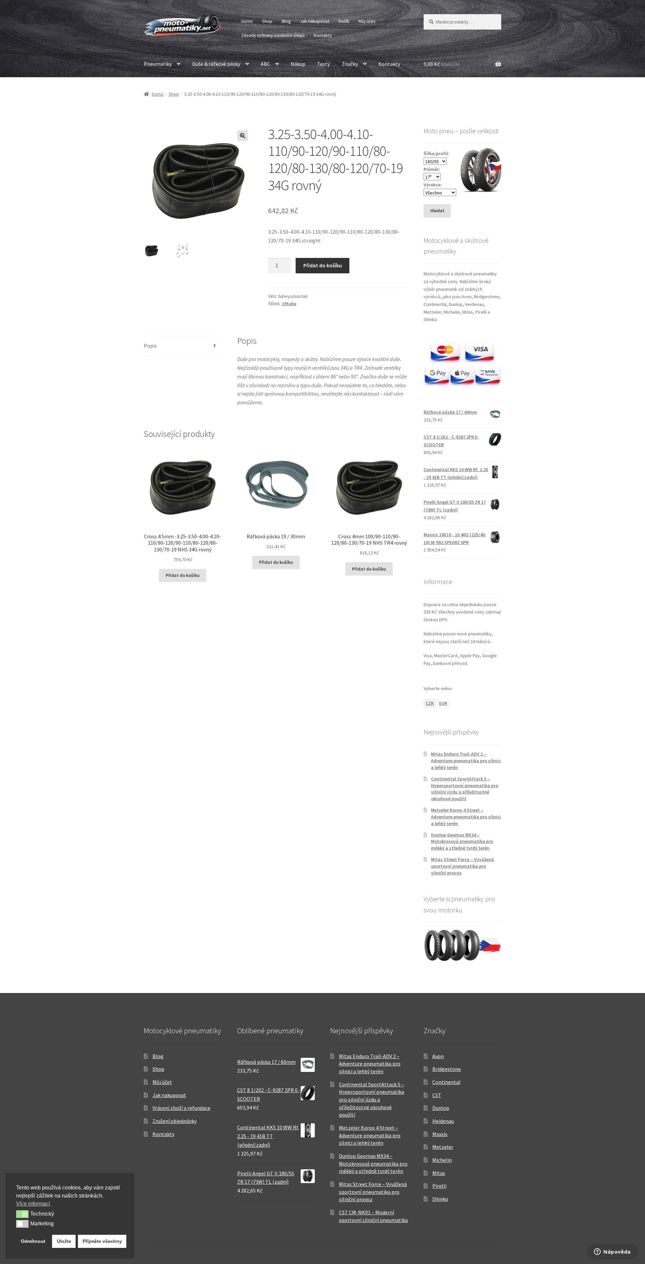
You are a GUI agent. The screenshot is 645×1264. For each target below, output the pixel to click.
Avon (438, 1056)
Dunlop (440, 1107)
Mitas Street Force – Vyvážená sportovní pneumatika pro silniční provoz (462, 866)
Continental (446, 1082)
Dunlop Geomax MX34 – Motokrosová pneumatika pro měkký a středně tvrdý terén (462, 841)
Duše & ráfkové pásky (216, 63)
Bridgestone (446, 1069)
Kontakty (323, 35)
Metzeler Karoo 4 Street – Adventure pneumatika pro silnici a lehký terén (466, 816)
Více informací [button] (33, 1204)
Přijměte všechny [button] (102, 1241)
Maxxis (439, 1134)
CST (436, 1095)
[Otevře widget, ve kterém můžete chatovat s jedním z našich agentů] (612, 1252)
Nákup (298, 63)
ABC (265, 63)
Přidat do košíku (322, 265)
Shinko (440, 1198)
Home (247, 21)
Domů (158, 94)
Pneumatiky (158, 63)
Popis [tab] (150, 345)
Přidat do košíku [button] (183, 575)
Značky (350, 63)
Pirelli (439, 1185)
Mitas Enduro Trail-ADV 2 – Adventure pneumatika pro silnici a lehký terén (466, 760)
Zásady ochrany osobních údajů (273, 35)
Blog (286, 21)
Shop (267, 21)
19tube (289, 304)
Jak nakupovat (314, 21)
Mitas (438, 1173)
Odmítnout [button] (33, 1241)
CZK (430, 703)
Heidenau (443, 1121)
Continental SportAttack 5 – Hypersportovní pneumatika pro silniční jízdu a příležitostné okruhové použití (464, 789)
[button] (242, 135)
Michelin (442, 1160)
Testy (323, 63)
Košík (344, 21)
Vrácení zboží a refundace (181, 1107)
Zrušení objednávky (175, 1121)
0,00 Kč (442, 63)
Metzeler (442, 1146)
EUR (443, 703)
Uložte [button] (64, 1241)
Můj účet (366, 21)
